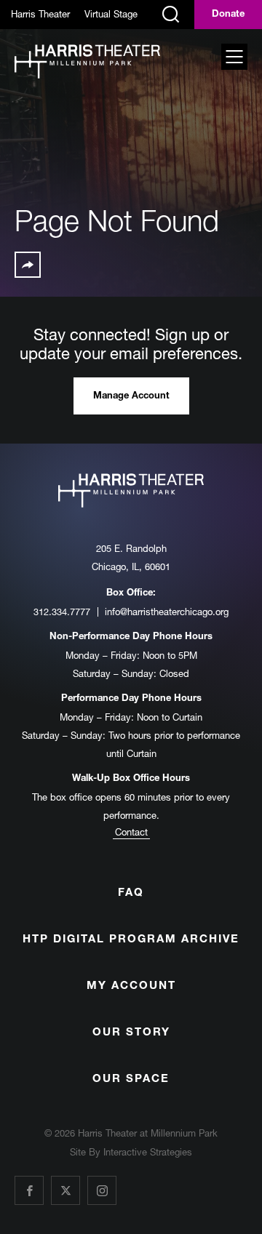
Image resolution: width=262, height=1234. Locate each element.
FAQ (131, 893)
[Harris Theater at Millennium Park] (87, 62)
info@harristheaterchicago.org (167, 611)
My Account (131, 986)
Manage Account (131, 396)
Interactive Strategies (147, 1152)
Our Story (131, 1032)
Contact (131, 832)
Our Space (131, 1079)
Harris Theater (40, 14)
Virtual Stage (111, 14)
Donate (228, 15)
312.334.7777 (61, 611)
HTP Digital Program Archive (131, 939)
